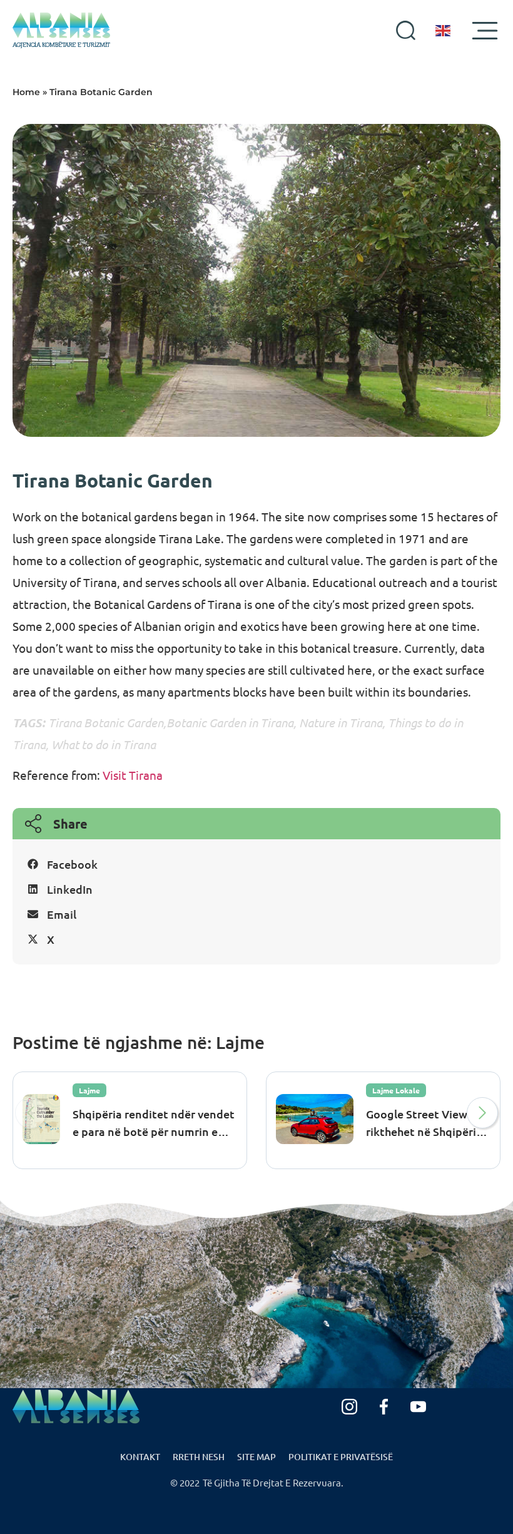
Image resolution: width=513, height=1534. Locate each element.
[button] (256, 864)
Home (26, 92)
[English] (443, 30)
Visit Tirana (131, 774)
